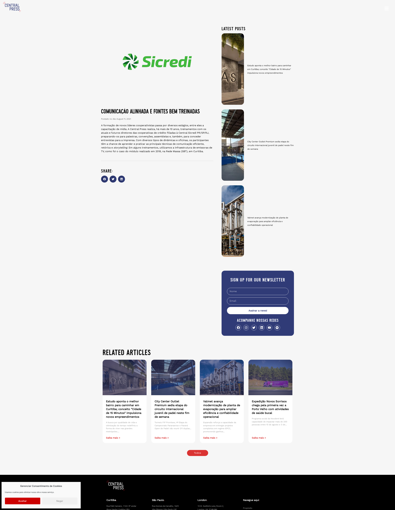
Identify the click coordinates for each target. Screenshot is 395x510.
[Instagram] (246, 327)
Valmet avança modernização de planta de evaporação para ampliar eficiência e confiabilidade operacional (267, 221)
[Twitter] (254, 327)
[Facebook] (238, 327)
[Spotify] (277, 327)
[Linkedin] (261, 327)
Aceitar (22, 501)
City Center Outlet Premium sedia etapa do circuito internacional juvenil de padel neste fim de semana (270, 145)
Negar (59, 501)
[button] (104, 179)
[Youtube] (269, 327)
